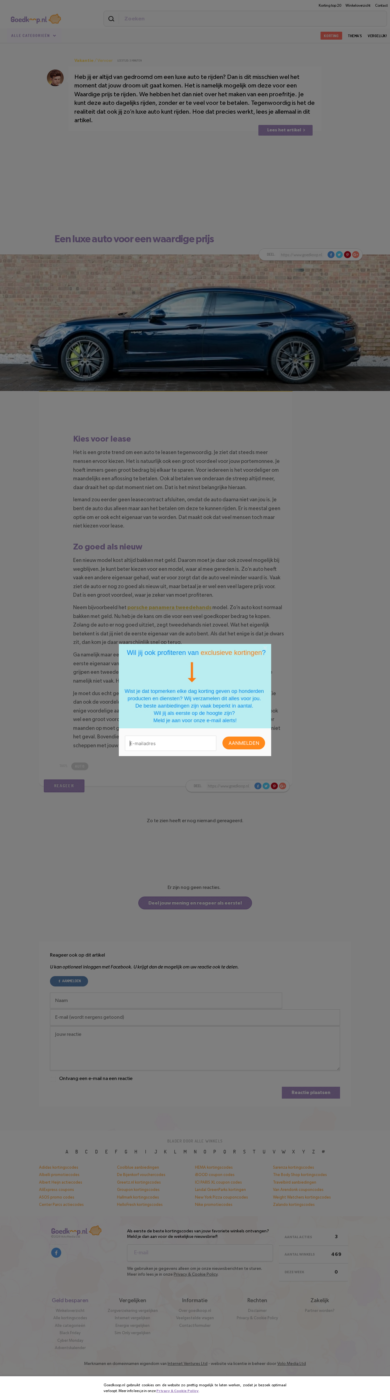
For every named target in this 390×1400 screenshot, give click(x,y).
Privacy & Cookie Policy (177, 1391)
